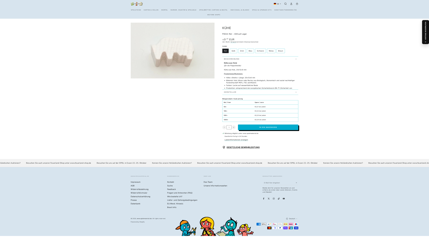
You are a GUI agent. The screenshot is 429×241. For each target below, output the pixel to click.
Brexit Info (172, 207)
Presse (134, 200)
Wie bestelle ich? (174, 196)
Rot (226, 51)
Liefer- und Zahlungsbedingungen (182, 200)
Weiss (272, 51)
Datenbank (135, 204)
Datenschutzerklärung (140, 196)
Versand (233, 42)
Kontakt (170, 182)
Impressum (135, 182)
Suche (170, 186)
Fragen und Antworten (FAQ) (180, 193)
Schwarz (261, 51)
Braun (281, 51)
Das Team (208, 182)
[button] (285, 3)
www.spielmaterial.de (144, 218)
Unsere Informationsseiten (215, 186)
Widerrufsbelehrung (140, 189)
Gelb (234, 51)
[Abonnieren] (297, 182)
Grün (243, 51)
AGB (133, 186)
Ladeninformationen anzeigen (236, 140)
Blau (251, 51)
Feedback (171, 189)
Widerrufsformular (139, 193)
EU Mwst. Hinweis (175, 204)
